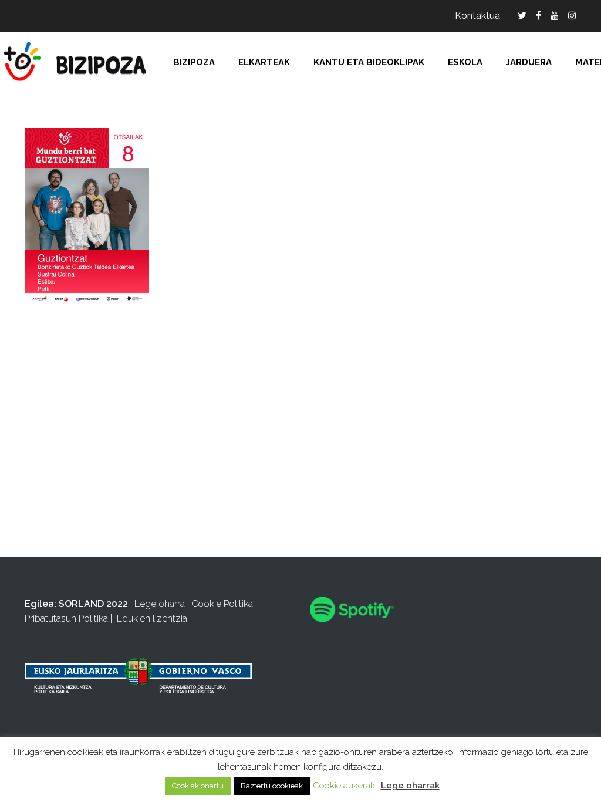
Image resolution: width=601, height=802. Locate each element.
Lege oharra (159, 603)
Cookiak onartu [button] (198, 785)
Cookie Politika (222, 603)
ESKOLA (465, 62)
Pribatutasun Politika (66, 618)
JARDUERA (529, 62)
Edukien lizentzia (152, 618)
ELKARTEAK (264, 62)
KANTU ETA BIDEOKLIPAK (368, 62)
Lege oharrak (410, 785)
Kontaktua (477, 15)
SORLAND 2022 (93, 603)
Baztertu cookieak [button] (272, 785)
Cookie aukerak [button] (344, 785)
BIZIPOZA (194, 62)
